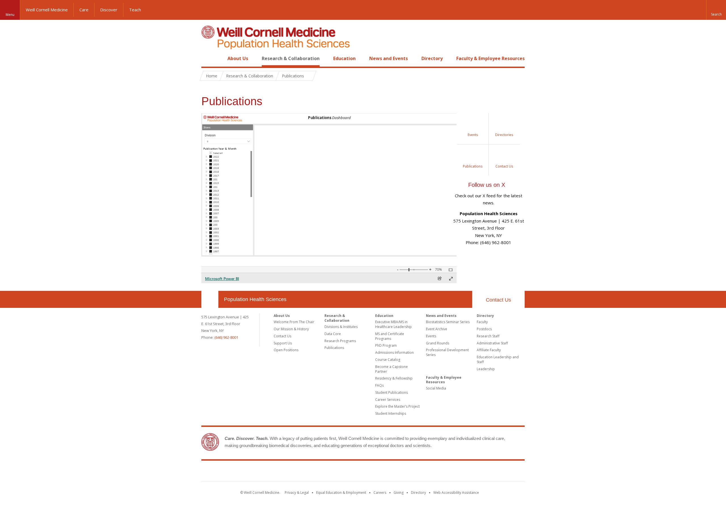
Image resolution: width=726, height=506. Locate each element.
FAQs (379, 385)
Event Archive (436, 329)
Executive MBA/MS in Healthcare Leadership (393, 324)
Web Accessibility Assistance (456, 492)
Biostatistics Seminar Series (448, 321)
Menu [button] (10, 14)
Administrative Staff (492, 343)
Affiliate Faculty (489, 350)
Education (344, 58)
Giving (399, 492)
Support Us (283, 343)
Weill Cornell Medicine (47, 9)
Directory (432, 58)
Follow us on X (486, 185)
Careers (379, 492)
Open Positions (286, 350)
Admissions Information (394, 352)
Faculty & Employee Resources (490, 58)
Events (431, 336)
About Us (237, 58)
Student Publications (391, 392)
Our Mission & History (291, 329)
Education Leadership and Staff (498, 359)
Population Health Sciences (255, 299)
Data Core (332, 333)
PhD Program (386, 345)
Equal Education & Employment (341, 492)
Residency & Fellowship (394, 378)
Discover (108, 9)
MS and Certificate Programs (389, 336)
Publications (334, 347)
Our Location (209, 299)
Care (83, 9)
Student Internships (390, 413)
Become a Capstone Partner (391, 369)
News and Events (388, 58)
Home (207, 58)
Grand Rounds (437, 343)
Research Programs (340, 340)
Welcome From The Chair (294, 321)
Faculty (482, 321)
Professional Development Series (447, 352)
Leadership (486, 369)
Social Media (436, 388)
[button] (716, 10)
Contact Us (498, 300)
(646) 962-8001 (226, 337)
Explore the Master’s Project (397, 406)
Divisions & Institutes (341, 326)
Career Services (387, 399)
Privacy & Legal (297, 492)
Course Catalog (387, 359)
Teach (135, 9)
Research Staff (488, 336)
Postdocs (484, 329)
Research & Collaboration (291, 58)
